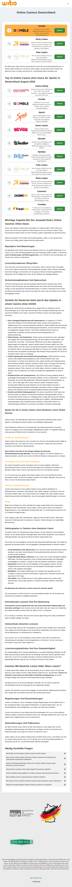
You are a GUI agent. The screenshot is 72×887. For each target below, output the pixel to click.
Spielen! (60, 30)
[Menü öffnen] (68, 3)
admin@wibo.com (36, 878)
